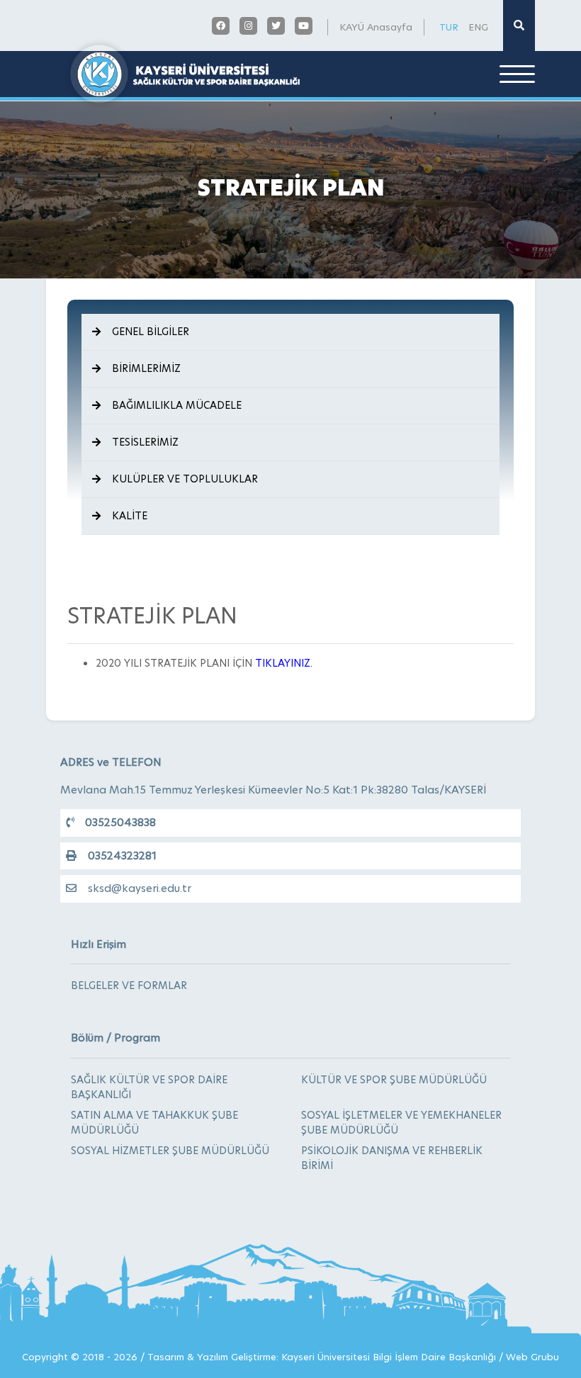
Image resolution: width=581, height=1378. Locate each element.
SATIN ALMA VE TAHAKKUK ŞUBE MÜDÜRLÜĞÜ (154, 1122)
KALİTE (129, 516)
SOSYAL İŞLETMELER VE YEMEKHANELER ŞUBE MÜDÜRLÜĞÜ (401, 1122)
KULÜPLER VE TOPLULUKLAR (185, 479)
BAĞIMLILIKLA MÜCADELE (177, 405)
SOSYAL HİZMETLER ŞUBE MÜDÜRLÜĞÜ (170, 1150)
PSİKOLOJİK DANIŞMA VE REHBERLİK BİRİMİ (392, 1158)
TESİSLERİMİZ (145, 442)
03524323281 (122, 855)
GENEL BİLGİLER (150, 331)
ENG (478, 27)
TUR (448, 27)
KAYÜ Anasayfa (375, 27)
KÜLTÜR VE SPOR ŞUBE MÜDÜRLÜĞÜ (394, 1080)
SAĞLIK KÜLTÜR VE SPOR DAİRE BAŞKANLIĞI (149, 1087)
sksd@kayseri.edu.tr (139, 888)
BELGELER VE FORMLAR (129, 985)
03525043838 (120, 822)
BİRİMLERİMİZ (146, 368)
